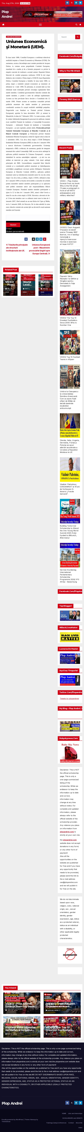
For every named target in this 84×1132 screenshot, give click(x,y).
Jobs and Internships (14, 36)
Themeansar (6, 1121)
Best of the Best (11, 998)
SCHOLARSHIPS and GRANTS (28, 275)
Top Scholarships (28, 278)
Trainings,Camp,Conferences (51, 279)
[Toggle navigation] (40, 24)
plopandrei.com (70, 840)
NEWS (7, 279)
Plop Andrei (12, 1103)
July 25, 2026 (12, 1010)
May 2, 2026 (52, 1034)
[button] (76, 24)
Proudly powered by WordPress (13, 1119)
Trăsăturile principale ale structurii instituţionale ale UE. (17, 248)
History (29, 1024)
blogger (21, 998)
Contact (71, 1123)
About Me (79, 1123)
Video (80, 1127)
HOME (64, 1113)
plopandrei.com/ (67, 832)
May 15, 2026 (12, 1034)
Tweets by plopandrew (69, 698)
